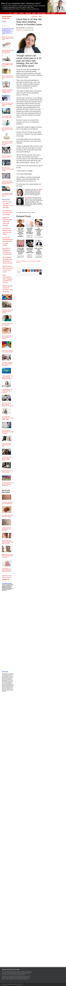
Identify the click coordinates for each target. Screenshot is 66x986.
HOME (4, 21)
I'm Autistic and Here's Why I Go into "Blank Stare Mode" (7, 364)
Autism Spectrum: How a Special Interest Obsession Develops (7, 377)
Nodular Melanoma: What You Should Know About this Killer (7, 542)
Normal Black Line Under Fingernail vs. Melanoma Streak (7, 570)
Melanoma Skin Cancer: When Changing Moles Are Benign (7, 556)
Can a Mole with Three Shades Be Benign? (7, 516)
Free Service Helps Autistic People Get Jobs (6, 445)
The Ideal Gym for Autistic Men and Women (7, 212)
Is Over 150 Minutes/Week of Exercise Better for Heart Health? (8, 241)
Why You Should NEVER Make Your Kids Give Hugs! (7, 432)
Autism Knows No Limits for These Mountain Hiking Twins (8, 484)
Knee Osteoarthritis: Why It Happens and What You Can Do (8, 278)
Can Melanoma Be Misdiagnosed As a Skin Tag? (6, 529)
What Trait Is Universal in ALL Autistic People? (7, 351)
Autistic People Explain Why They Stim (7, 324)
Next (40, 16)
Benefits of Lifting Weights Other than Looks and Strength (7, 221)
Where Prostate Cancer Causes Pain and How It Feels (8, 38)
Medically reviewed (20, 30)
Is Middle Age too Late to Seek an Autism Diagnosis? (7, 391)
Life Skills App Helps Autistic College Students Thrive (7, 458)
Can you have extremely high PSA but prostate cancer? (8, 51)
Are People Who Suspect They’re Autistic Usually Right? (8, 418)
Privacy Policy (6, 577)
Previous (34, 16)
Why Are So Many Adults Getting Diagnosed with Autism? (7, 404)
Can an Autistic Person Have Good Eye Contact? (7, 337)
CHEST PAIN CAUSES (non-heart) (23, 261)
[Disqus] (29, 293)
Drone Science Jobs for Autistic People (7, 471)
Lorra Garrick (28, 197)
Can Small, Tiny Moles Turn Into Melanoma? (7, 503)
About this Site (6, 575)
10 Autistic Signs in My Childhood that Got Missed (7, 311)
